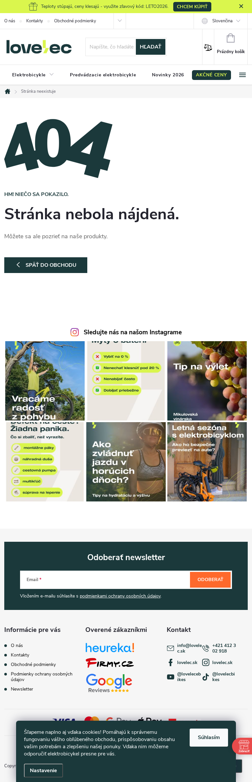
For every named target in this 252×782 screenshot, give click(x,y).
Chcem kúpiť (192, 7)
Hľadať (150, 46)
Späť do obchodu (51, 265)
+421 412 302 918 (224, 648)
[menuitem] (33, 75)
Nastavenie (43, 770)
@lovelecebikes (189, 677)
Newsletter (22, 689)
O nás (9, 21)
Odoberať (210, 580)
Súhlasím (209, 737)
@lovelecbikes (223, 677)
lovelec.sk (187, 662)
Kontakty (34, 21)
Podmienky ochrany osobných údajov (42, 677)
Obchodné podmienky (75, 21)
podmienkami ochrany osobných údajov (120, 596)
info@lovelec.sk (189, 648)
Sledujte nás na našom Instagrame (133, 332)
